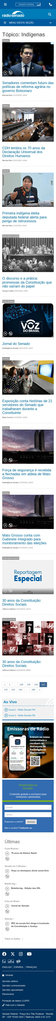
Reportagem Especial (11, 236)
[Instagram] (21, 954)
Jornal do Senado (16, 344)
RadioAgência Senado (10, 348)
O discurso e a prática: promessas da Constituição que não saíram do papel (27, 282)
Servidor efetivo (10, 981)
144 (20, 689)
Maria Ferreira (7, 417)
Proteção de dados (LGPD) (15, 1000)
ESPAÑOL (19, 967)
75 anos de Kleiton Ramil (24, 853)
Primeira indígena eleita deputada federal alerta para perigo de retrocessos (24, 217)
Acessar (31, 822)
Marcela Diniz (7, 95)
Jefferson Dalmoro (9, 609)
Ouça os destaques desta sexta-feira (30, 870)
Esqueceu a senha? (13, 821)
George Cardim (7, 291)
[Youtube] (28, 954)
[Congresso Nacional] (11, 961)
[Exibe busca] (50, 14)
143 (13, 689)
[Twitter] (13, 954)
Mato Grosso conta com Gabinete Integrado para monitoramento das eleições (24, 539)
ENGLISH (7, 967)
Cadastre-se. (26, 828)
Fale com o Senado (15, 1005)
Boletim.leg (10, 883)
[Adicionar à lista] (10, 73)
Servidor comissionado (13, 985)
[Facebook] (5, 954)
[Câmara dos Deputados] (4, 961)
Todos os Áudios (13, 939)
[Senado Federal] (28, 4)
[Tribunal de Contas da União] (17, 961)
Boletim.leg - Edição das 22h (25, 888)
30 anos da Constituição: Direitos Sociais (21, 602)
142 (6, 689)
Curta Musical (11, 848)
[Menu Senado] (5, 4)
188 (33, 689)
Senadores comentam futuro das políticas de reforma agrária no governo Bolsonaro (28, 87)
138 (21, 684)
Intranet (9, 975)
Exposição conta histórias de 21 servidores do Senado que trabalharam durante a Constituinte (27, 407)
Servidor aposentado (12, 990)
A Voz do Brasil (8, 301)
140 (36, 684)
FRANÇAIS (31, 967)
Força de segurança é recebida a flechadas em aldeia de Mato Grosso (26, 474)
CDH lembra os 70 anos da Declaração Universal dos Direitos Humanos (23, 152)
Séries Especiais (9, 619)
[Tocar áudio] (5, 73)
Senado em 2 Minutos (15, 866)
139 (28, 684)
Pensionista (8, 994)
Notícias (6, 40)
